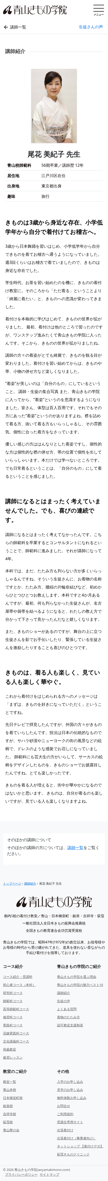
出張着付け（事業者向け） (76, 1138)
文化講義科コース (16, 1041)
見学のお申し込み (70, 1089)
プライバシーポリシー (21, 1174)
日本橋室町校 (13, 1097)
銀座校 (8, 1106)
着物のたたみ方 (68, 1017)
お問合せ (63, 1106)
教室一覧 (9, 1081)
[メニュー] (98, 8)
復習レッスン (13, 1057)
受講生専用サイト (70, 1122)
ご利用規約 (65, 1114)
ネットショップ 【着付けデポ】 (80, 1146)
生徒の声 (63, 1001)
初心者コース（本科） (19, 984)
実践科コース (13, 1025)
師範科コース (13, 1001)
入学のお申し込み (70, 1081)
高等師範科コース (16, 1009)
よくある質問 (67, 1009)
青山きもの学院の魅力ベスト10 (80, 984)
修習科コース (13, 1017)
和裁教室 (9, 1049)
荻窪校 (8, 1122)
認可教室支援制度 (70, 1025)
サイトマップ (49, 1174)
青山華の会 (11, 1130)
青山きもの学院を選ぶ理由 (76, 976)
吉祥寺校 (9, 1114)
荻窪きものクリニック (73, 1154)
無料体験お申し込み (71, 1097)
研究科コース (13, 993)
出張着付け (65, 1130)
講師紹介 (63, 993)
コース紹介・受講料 (17, 976)
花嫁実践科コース (16, 1033)
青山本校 (9, 1089)
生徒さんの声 (91, 27)
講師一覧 (75, 847)
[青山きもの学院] (54, 901)
